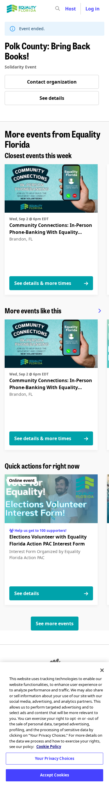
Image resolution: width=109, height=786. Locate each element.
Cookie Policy (48, 746)
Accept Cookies (54, 775)
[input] (68, 9)
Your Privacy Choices (54, 758)
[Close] (102, 670)
